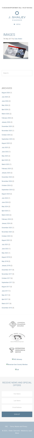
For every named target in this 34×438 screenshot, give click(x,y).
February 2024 (6, 219)
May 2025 (5, 156)
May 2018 (5, 261)
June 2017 (5, 291)
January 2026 (6, 122)
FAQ (6, 426)
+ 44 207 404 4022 (27, 8)
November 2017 (7, 274)
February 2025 (6, 169)
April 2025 (5, 160)
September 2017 (7, 282)
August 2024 (6, 194)
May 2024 (5, 206)
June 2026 (5, 101)
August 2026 (6, 93)
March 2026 (5, 114)
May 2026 (5, 105)
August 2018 (6, 257)
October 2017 (6, 278)
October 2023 (6, 236)
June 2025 (5, 152)
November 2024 (7, 181)
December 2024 (7, 177)
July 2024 (5, 198)
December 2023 (7, 228)
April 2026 (5, 109)
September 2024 (7, 190)
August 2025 (6, 143)
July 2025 (5, 147)
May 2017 (5, 295)
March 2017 (5, 303)
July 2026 (5, 97)
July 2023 (5, 244)
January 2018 (6, 266)
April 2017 (5, 299)
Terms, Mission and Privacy (18, 426)
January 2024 (6, 223)
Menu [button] (18, 24)
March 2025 (5, 164)
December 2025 (7, 126)
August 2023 (6, 240)
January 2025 (6, 173)
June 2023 (5, 249)
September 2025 (7, 139)
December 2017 (7, 270)
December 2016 (7, 308)
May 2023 (5, 253)
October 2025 (6, 135)
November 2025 (7, 131)
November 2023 (7, 232)
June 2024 (5, 202)
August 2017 (6, 287)
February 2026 (6, 118)
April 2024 (5, 211)
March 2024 (5, 215)
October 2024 (6, 185)
